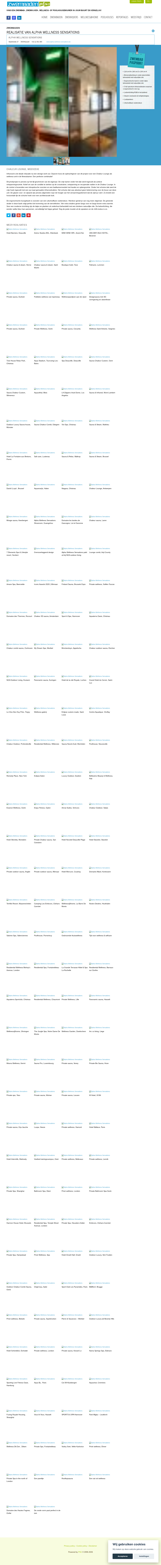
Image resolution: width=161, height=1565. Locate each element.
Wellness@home (89, 17)
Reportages (122, 17)
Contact (148, 17)
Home (45, 17)
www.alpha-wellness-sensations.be (58, 42)
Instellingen (144, 1556)
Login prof (136, 1)
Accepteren (123, 1556)
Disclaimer (93, 1546)
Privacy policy (69, 1546)
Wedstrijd (136, 17)
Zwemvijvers (71, 17)
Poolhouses (107, 17)
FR (148, 1)
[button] (9, 102)
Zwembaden (56, 17)
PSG (80, 1552)
